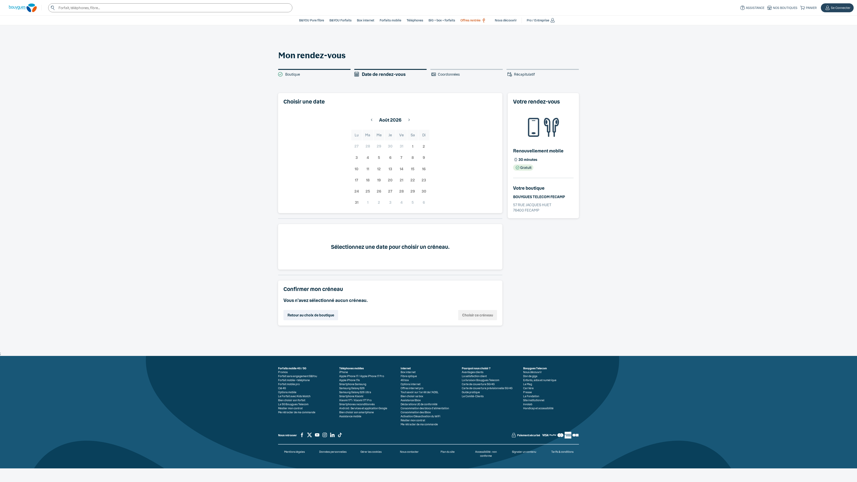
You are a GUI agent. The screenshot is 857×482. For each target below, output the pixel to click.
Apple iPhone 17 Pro (372, 376)
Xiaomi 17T (345, 400)
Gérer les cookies (371, 451)
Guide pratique (471, 392)
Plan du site (448, 451)
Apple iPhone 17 (348, 376)
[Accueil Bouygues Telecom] (21, 7)
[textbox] (170, 7)
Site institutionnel (533, 400)
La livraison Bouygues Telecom (480, 380)
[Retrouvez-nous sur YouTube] (317, 436)
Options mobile (287, 392)
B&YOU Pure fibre (311, 20)
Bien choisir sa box (412, 396)
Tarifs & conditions (562, 451)
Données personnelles (333, 451)
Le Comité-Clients (473, 396)
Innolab (527, 404)
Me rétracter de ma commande (296, 412)
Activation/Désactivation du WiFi (420, 416)
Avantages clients (472, 372)
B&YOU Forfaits (340, 20)
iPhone (343, 372)
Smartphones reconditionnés (357, 404)
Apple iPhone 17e (349, 380)
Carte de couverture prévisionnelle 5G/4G (487, 388)
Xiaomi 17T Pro (363, 400)
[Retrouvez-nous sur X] (309, 436)
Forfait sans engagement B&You (297, 376)
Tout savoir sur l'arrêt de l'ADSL (420, 392)
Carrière (528, 388)
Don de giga (530, 376)
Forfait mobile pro (289, 384)
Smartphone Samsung (352, 384)
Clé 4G (282, 388)
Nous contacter (409, 451)
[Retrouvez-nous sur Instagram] (324, 436)
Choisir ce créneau (477, 315)
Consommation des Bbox (416, 412)
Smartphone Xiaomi (351, 396)
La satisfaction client (474, 376)
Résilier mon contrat (290, 408)
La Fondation (531, 396)
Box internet (408, 372)
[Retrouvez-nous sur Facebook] (302, 436)
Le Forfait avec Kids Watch (294, 396)
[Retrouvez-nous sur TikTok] (340, 436)
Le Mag (527, 384)
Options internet (410, 384)
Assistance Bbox (411, 400)
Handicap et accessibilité (538, 408)
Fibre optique (409, 376)
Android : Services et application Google (363, 408)
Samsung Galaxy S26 (352, 388)
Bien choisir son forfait (291, 400)
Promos (283, 372)
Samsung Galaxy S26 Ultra (355, 392)
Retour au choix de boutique (310, 315)
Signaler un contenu (524, 451)
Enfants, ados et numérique (539, 380)
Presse (527, 392)
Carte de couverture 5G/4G (478, 384)
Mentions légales (294, 451)
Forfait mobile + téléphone (294, 380)
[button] (837, 7)
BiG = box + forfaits (441, 20)
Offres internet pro (412, 388)
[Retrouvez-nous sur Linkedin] (332, 436)
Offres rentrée (470, 20)
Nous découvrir (532, 372)
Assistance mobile (350, 416)
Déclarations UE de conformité (419, 404)
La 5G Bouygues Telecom (293, 404)
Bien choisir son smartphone (356, 412)
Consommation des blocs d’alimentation (425, 408)
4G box (405, 380)
